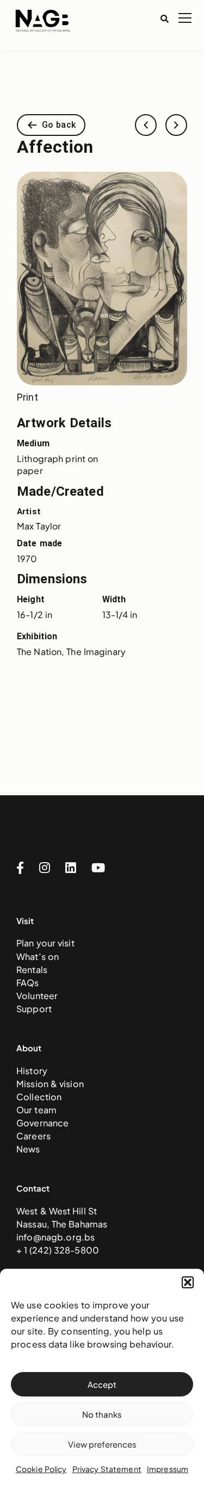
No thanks (102, 1414)
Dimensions (52, 579)
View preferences (102, 1444)
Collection (38, 1096)
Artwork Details (64, 423)
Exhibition (37, 636)
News (28, 1149)
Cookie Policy (41, 1469)
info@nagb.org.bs (55, 1237)
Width (114, 599)
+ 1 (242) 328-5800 (57, 1250)
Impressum (167, 1469)
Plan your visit (45, 943)
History (31, 1070)
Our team (36, 1109)
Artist (29, 511)
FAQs (27, 982)
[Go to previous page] (146, 125)
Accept (102, 1384)
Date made (39, 543)
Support (34, 1008)
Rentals (31, 969)
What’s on (37, 956)
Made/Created (60, 491)
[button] (187, 1282)
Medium (33, 443)
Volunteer (37, 995)
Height (31, 599)
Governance (42, 1123)
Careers (33, 1136)
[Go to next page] (176, 125)
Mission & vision (50, 1083)
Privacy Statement (106, 1469)
